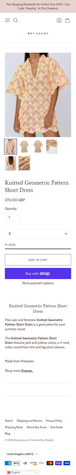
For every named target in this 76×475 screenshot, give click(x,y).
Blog (7, 433)
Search (9, 420)
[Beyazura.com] (38, 33)
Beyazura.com (22, 440)
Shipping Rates (14, 427)
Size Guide (56, 427)
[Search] (15, 20)
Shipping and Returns (29, 420)
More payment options (38, 283)
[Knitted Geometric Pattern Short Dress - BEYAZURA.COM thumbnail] (10, 147)
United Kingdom (20, 454)
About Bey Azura (37, 427)
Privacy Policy (54, 420)
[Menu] (7, 20)
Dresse (26, 371)
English (15, 472)
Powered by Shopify (42, 440)
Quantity (11, 209)
